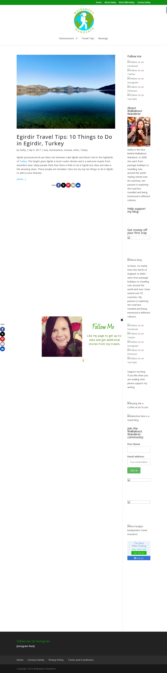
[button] (103, 327)
